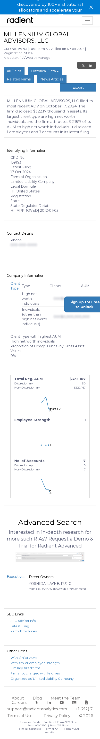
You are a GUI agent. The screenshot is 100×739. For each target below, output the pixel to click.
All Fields (14, 71)
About (18, 698)
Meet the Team (66, 698)
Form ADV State (67, 722)
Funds (37, 722)
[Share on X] (83, 65)
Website (49, 732)
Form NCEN (72, 728)
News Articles (51, 79)
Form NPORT (53, 728)
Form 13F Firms (59, 725)
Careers (19, 702)
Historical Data (44, 71)
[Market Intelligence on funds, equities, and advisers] (20, 20)
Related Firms (19, 79)
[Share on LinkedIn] (90, 65)
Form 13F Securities (29, 728)
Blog (37, 698)
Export (78, 87)
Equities (49, 722)
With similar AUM (23, 658)
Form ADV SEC (37, 725)
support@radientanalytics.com (37, 709)
